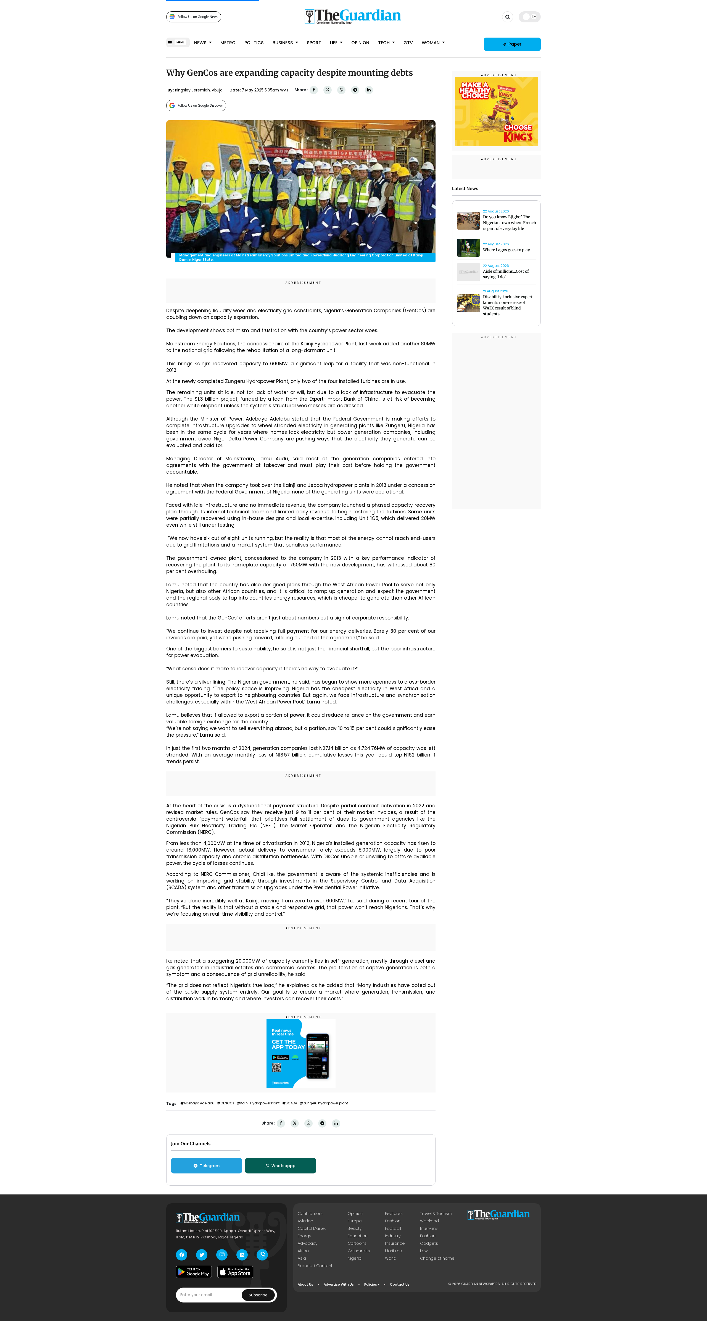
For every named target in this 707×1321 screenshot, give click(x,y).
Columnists (359, 1251)
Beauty (355, 1228)
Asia (302, 1258)
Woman (431, 43)
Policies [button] (370, 1284)
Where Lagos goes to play (507, 249)
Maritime (393, 1251)
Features (394, 1213)
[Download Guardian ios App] (235, 1272)
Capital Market (312, 1228)
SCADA (291, 1103)
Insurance (395, 1243)
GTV (408, 43)
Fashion (392, 1221)
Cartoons (357, 1243)
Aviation (305, 1221)
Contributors (310, 1213)
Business (283, 43)
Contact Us (400, 1284)
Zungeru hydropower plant (325, 1103)
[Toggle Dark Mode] (530, 16)
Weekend (429, 1221)
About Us (305, 1284)
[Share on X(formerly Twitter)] (327, 90)
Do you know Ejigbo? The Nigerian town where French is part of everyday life (509, 222)
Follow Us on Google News (198, 16)
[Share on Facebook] (314, 90)
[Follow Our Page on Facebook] (181, 1254)
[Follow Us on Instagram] (222, 1254)
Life (334, 43)
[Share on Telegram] (355, 90)
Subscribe (258, 1295)
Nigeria (355, 1258)
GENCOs (227, 1103)
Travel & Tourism (436, 1213)
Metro (228, 43)
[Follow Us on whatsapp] (262, 1254)
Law (424, 1251)
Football (393, 1228)
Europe (355, 1221)
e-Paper (512, 44)
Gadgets (429, 1243)
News (201, 43)
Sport (314, 43)
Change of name (437, 1258)
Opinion (360, 43)
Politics (254, 43)
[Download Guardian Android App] (194, 1272)
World (390, 1258)
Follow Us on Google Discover (200, 105)
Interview (428, 1228)
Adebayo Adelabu (199, 1103)
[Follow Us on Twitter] (201, 1254)
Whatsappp (283, 1165)
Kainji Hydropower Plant (259, 1103)
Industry (392, 1236)
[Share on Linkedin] (369, 90)
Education (358, 1236)
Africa (303, 1251)
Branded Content (315, 1266)
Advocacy (307, 1243)
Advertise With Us (339, 1284)
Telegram (210, 1165)
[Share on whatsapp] (341, 90)
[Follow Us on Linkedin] (242, 1254)
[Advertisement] (496, 422)
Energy (304, 1236)
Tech (384, 43)
